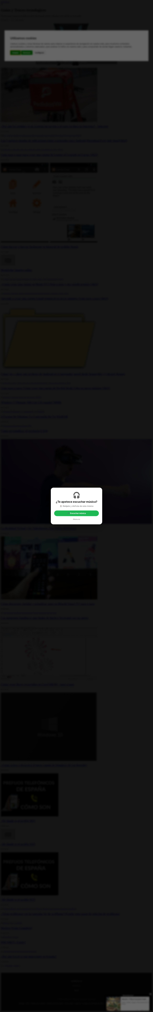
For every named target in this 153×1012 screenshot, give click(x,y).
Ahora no (76, 519)
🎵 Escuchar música (76, 513)
